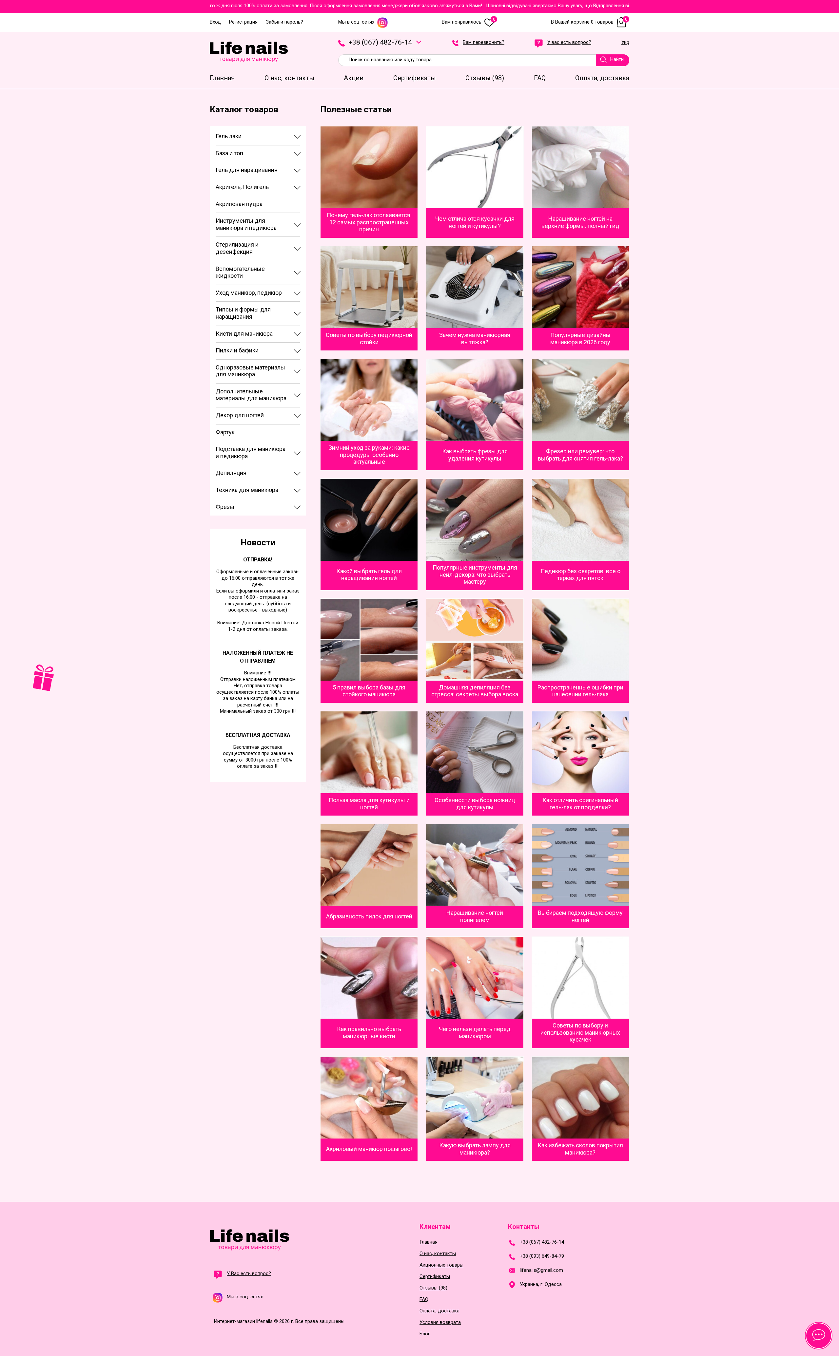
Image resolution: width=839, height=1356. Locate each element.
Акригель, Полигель (242, 186)
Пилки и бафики (237, 350)
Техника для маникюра (247, 489)
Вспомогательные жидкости (240, 272)
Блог (425, 1333)
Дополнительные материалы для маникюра (251, 395)
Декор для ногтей (240, 415)
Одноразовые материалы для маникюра (250, 371)
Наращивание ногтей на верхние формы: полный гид (580, 222)
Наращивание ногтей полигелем (474, 916)
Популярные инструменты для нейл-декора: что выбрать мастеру (475, 574)
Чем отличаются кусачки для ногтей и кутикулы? (475, 222)
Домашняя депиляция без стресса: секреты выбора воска (474, 691)
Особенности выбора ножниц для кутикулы (475, 804)
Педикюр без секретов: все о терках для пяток (580, 575)
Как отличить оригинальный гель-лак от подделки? (580, 804)
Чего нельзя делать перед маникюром (475, 1033)
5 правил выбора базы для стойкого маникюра (369, 691)
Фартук (225, 432)
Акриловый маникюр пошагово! (369, 1148)
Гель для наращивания (247, 169)
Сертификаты (435, 1276)
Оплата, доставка (439, 1311)
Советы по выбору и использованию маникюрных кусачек (580, 1032)
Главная (429, 1242)
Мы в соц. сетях (356, 22)
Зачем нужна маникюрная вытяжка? (474, 338)
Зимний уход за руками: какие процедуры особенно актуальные (369, 454)
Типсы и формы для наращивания (243, 313)
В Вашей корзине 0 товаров (589, 22)
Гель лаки (229, 136)
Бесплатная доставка (257, 735)
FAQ (424, 1299)
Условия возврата (440, 1322)
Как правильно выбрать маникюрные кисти (369, 1033)
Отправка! (257, 559)
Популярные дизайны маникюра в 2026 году (580, 338)
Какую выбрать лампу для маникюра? (475, 1149)
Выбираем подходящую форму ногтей (580, 916)
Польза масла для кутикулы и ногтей (369, 804)
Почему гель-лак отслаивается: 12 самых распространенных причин (369, 222)
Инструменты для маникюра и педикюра (246, 224)
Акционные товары (441, 1265)
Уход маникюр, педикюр (249, 292)
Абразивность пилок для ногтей (369, 916)
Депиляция (231, 472)
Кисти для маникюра (244, 333)
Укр (625, 42)
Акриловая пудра (239, 203)
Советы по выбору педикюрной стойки (369, 338)
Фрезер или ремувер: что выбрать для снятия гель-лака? (580, 455)
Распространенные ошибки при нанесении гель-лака (580, 691)
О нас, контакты (438, 1253)
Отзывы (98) (433, 1288)
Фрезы (225, 506)
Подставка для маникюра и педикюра (250, 452)
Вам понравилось (468, 22)
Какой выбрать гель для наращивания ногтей (369, 575)
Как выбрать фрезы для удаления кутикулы (475, 455)
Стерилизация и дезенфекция (237, 248)
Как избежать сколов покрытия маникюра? (580, 1149)
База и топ (229, 153)
